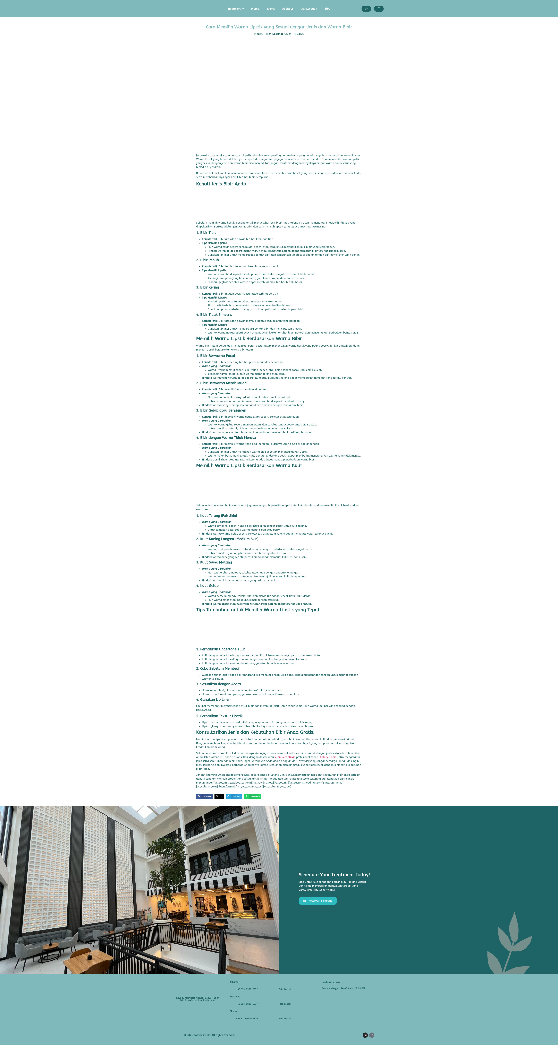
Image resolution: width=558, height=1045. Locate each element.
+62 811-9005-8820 (247, 1018)
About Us (287, 8)
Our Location (309, 8)
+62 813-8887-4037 (247, 1004)
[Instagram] (365, 1035)
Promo (255, 8)
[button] (204, 796)
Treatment (234, 8)
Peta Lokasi (285, 989)
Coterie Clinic (328, 757)
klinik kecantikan (285, 757)
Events (271, 8)
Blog (327, 8)
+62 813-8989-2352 (247, 989)
